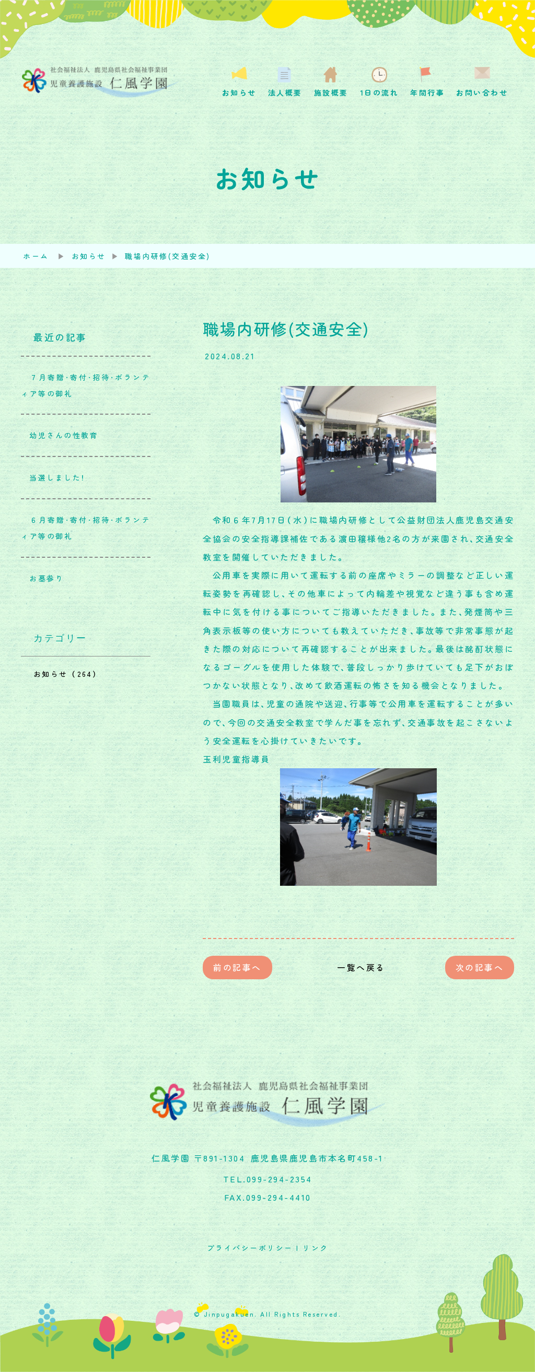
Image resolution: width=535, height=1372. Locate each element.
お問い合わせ (482, 92)
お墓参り (42, 578)
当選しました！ (53, 477)
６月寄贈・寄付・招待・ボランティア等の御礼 (85, 527)
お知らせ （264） (65, 674)
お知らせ (239, 92)
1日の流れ (379, 92)
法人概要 (285, 92)
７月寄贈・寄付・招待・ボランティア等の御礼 (85, 385)
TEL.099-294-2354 (267, 1178)
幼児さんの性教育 (59, 435)
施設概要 (331, 92)
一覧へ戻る (359, 967)
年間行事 (427, 92)
